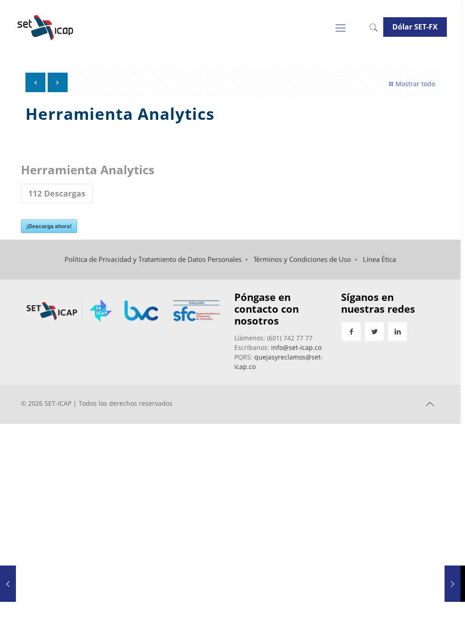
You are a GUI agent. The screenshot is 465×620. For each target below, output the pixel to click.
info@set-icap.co (296, 347)
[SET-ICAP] (45, 27)
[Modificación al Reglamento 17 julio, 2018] (452, 584)
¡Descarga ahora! (49, 226)
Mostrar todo (415, 83)
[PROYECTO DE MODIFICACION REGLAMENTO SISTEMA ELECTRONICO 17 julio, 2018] (8, 584)
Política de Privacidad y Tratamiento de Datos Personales (153, 259)
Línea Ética (379, 259)
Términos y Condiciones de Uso (302, 259)
